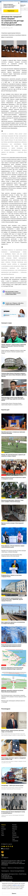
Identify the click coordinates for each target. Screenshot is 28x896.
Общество (14, 828)
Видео (2, 834)
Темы (2, 832)
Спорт (13, 830)
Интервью (3, 828)
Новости (3, 824)
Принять (14, 893)
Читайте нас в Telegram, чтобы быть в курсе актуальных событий (14, 304)
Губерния (14, 834)
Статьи (2, 826)
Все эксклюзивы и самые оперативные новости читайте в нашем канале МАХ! (13, 293)
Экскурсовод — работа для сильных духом (12, 784)
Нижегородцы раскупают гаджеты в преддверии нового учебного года (13, 757)
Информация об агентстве (6, 881)
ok (8, 846)
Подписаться (11, 10)
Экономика (14, 826)
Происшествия (15, 837)
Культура (14, 832)
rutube (10, 846)
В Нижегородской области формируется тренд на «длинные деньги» (13, 811)
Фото (2, 830)
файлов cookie (16, 885)
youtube (4, 846)
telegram (6, 846)
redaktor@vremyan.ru (8, 878)
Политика (14, 824)
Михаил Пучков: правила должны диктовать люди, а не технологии (12, 730)
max (12, 846)
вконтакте (2, 846)
